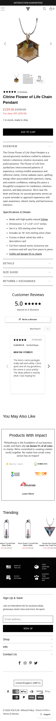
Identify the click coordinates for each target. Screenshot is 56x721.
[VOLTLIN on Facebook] (19, 663)
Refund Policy (27, 710)
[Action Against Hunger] (15, 474)
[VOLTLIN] (28, 9)
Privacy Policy (42, 710)
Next (48, 364)
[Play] (28, 43)
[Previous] (5, 43)
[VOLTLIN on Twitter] (36, 663)
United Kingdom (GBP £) (28, 683)
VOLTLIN (15, 710)
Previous (7, 364)
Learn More (28, 493)
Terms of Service (11, 714)
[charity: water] (15, 464)
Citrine (44, 219)
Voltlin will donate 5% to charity (25, 254)
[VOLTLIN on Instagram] (25, 663)
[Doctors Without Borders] (28, 484)
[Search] (44, 9)
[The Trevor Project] (40, 474)
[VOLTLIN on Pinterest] (30, 663)
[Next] (50, 43)
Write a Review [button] (29, 319)
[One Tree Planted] (40, 464)
